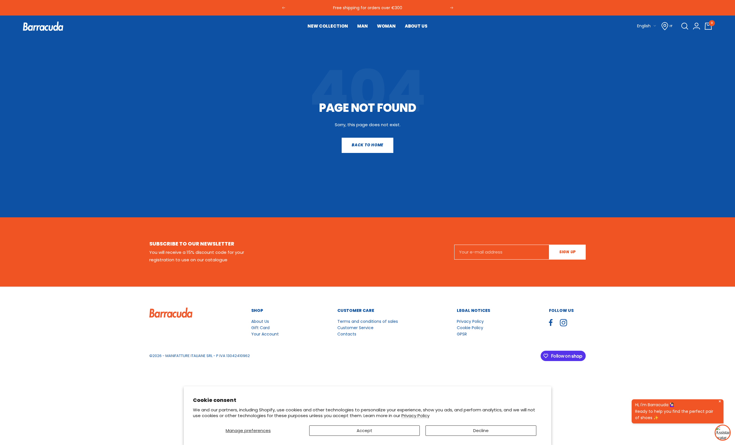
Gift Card (260, 327)
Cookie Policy (470, 327)
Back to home (367, 145)
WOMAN (386, 26)
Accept (364, 430)
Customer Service (355, 327)
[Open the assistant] (723, 433)
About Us (260, 321)
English (644, 26)
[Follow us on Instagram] (563, 322)
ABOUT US (416, 26)
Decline (481, 430)
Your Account (265, 334)
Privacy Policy (415, 416)
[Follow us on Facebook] (551, 322)
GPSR (462, 334)
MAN (362, 26)
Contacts (346, 334)
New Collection (327, 26)
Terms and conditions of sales (367, 321)
